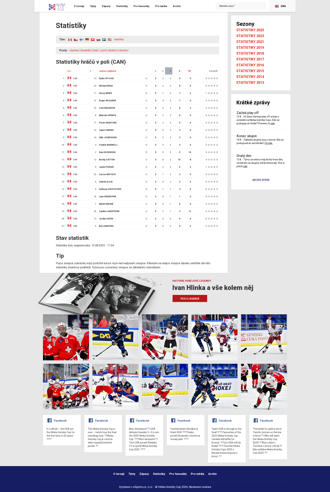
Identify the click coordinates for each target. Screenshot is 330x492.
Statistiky (159, 474)
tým (69, 71)
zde (273, 123)
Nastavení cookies (200, 487)
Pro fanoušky (178, 474)
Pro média (197, 474)
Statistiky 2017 (250, 59)
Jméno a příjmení (107, 71)
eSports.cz (139, 487)
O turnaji (118, 474)
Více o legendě (189, 298)
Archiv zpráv (261, 180)
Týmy (131, 474)
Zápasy (144, 474)
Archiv (212, 474)
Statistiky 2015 (250, 71)
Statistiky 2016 (250, 65)
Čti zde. (269, 143)
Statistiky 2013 (250, 83)
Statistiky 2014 (250, 77)
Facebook (60, 420)
